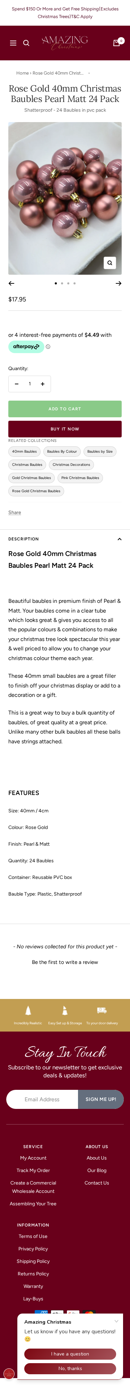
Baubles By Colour (62, 451)
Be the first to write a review (65, 962)
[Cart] (116, 43)
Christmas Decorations (71, 464)
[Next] (119, 283)
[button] (65, 961)
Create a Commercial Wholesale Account (33, 1187)
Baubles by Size (100, 451)
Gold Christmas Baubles (31, 478)
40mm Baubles (24, 451)
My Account (33, 1158)
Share (14, 512)
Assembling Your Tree (33, 1204)
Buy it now (65, 429)
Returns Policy (33, 1274)
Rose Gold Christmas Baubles (36, 491)
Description (23, 539)
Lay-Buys (33, 1299)
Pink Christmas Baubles (80, 478)
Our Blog (96, 1170)
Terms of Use (33, 1236)
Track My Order (33, 1170)
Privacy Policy (33, 1249)
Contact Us (97, 1183)
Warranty (33, 1286)
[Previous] (11, 283)
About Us (97, 1158)
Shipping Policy (33, 1261)
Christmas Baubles (27, 464)
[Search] (26, 43)
